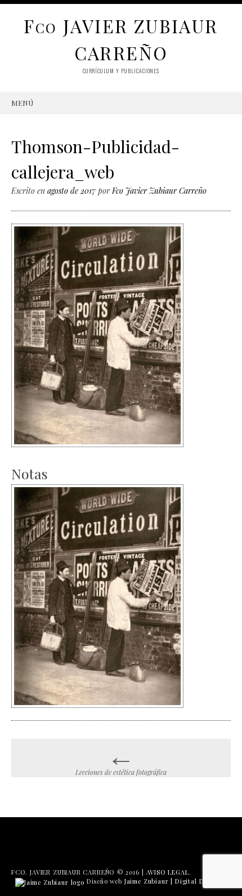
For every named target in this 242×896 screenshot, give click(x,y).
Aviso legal (167, 872)
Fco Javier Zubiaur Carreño (159, 190)
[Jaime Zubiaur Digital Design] (49, 881)
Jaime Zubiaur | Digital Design (172, 881)
